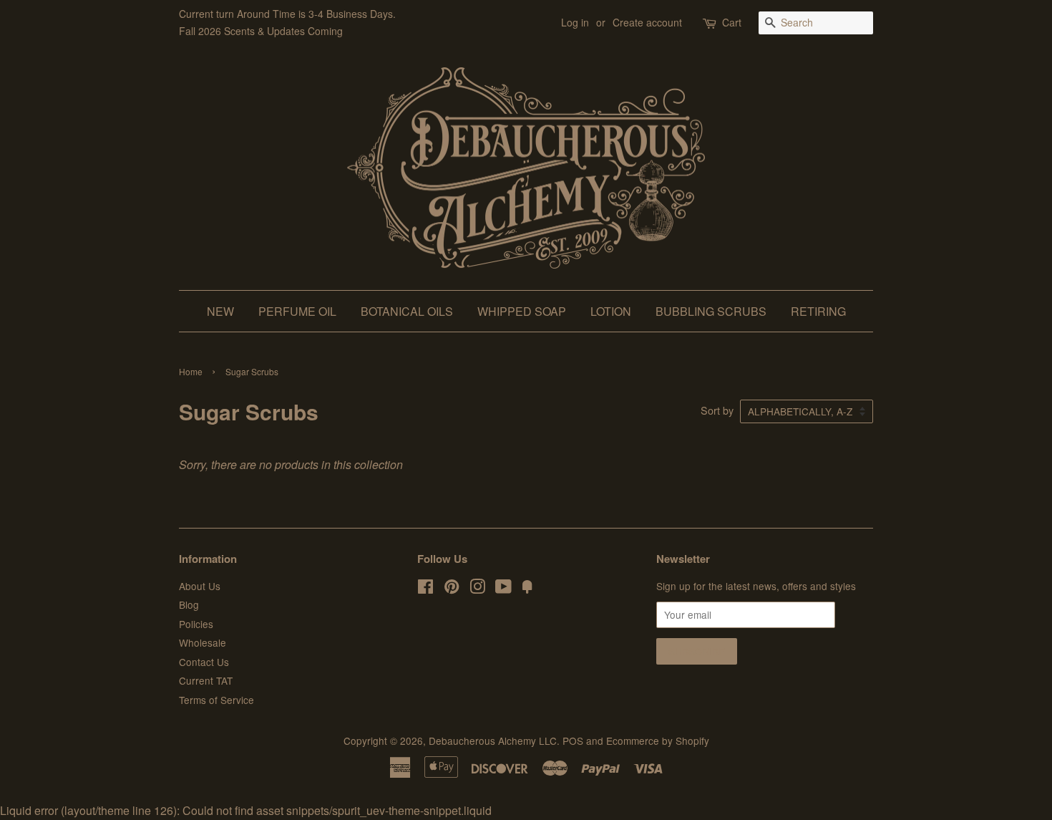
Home (191, 371)
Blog (189, 604)
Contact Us (204, 662)
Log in (575, 22)
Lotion (610, 311)
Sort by (717, 410)
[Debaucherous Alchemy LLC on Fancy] (527, 589)
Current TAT (206, 680)
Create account (647, 22)
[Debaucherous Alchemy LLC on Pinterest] (451, 589)
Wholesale (202, 642)
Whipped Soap (521, 311)
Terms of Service (216, 700)
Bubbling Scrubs (711, 311)
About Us (199, 586)
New (220, 311)
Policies (196, 624)
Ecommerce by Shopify (657, 740)
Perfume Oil (297, 311)
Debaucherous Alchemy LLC (493, 740)
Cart (731, 22)
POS (572, 740)
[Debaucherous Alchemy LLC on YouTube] (503, 589)
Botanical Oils (407, 311)
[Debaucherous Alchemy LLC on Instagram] (477, 589)
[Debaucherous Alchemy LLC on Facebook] (425, 589)
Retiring (818, 311)
